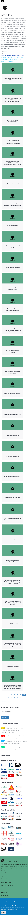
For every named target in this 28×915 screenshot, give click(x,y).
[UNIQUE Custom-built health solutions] (11, 843)
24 (18, 695)
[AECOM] (19, 819)
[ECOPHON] (4, 795)
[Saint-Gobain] (19, 772)
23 (15, 695)
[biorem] (11, 833)
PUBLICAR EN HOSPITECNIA (7, 885)
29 (9, 697)
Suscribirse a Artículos (6, 701)
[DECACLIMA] (4, 798)
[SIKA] (11, 787)
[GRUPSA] (19, 791)
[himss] (19, 827)
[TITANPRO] (11, 816)
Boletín (17, 707)
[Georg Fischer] (11, 802)
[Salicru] (19, 805)
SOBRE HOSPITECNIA (6, 882)
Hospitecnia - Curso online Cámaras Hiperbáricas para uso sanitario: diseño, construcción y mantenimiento (12, 730)
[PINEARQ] (18, 765)
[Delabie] (4, 775)
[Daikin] (19, 787)
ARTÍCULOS (4, 57)
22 (12, 695)
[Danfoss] (4, 802)
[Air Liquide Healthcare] (4, 765)
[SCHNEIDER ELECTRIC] (11, 769)
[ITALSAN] (4, 769)
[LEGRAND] (4, 778)
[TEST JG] (11, 813)
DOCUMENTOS (11, 57)
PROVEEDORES (10, 61)
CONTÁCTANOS (4, 896)
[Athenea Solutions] (11, 849)
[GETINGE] (19, 813)
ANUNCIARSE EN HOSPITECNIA (8, 889)
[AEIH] (4, 827)
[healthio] (19, 833)
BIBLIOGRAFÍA (4, 59)
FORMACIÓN (4, 892)
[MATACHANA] (4, 813)
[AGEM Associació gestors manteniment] (11, 827)
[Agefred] (11, 772)
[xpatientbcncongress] (19, 839)
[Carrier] (4, 772)
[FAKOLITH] (11, 805)
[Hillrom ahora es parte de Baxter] (19, 769)
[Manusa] (19, 798)
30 (12, 697)
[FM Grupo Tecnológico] (4, 791)
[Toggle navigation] (2, 1)
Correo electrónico (6, 711)
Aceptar (3, 912)
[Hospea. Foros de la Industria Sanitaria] (4, 833)
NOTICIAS (3, 61)
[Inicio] (5, 7)
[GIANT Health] (4, 849)
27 (3, 697)
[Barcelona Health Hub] (4, 843)
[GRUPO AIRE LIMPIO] (4, 787)
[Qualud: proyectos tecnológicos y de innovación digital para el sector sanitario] (4, 805)
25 (21, 695)
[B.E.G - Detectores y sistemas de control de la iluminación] (11, 775)
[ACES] (19, 843)
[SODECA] (19, 795)
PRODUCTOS (17, 59)
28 (6, 697)
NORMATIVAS (20, 57)
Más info (14, 909)
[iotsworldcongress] (11, 839)
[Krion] (11, 791)
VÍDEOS (11, 59)
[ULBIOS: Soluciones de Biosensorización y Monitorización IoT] (19, 816)
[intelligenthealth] (4, 839)
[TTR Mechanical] (4, 816)
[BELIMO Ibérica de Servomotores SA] (11, 819)
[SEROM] (19, 775)
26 (24, 695)
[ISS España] (11, 798)
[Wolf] (4, 819)
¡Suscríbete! (5, 717)
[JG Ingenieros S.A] (11, 765)
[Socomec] (11, 795)
